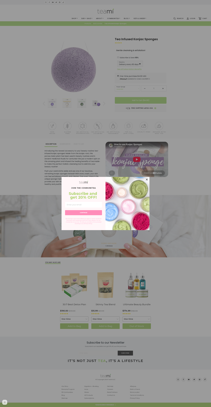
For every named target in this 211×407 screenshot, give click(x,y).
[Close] (146, 179)
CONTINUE (83, 212)
